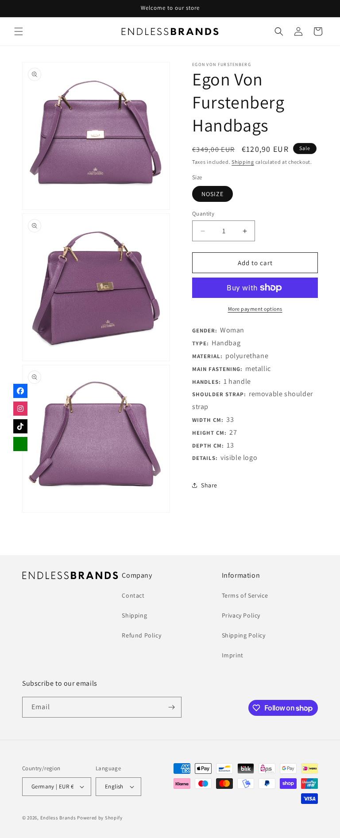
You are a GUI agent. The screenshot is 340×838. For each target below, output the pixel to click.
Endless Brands (58, 818)
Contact (133, 595)
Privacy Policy (241, 615)
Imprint (232, 655)
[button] (18, 31)
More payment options (255, 308)
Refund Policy (141, 635)
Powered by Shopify (100, 818)
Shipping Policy (244, 635)
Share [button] (209, 485)
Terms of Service (245, 595)
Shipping (243, 161)
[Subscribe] (171, 707)
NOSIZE (212, 194)
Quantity (203, 213)
